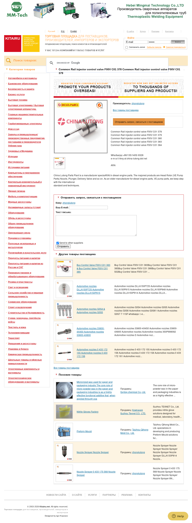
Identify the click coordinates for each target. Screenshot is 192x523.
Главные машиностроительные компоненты (25, 116)
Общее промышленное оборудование (21, 225)
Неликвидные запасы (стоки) (24, 207)
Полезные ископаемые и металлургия (22, 245)
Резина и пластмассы (20, 281)
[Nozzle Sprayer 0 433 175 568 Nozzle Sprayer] (64, 480)
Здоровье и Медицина (20, 151)
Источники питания (18, 167)
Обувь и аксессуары (19, 218)
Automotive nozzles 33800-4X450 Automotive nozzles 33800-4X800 (90, 332)
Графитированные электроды (25, 123)
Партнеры (109, 495)
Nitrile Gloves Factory (87, 411)
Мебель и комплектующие (22, 196)
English (73, 31)
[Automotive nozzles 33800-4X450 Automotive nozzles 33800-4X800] (64, 338)
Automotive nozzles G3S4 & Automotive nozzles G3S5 (91, 310)
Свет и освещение (18, 287)
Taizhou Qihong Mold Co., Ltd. (134, 431)
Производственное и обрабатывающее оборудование (26, 274)
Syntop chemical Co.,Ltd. (133, 392)
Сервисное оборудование (22, 301)
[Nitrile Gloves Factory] (64, 417)
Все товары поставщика (126, 110)
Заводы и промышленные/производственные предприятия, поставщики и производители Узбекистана (26, 140)
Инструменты (15, 161)
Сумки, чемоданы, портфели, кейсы (24, 319)
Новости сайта (56, 495)
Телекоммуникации (18, 332)
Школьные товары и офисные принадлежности (25, 361)
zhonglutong (138, 103)
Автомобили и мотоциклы (22, 78)
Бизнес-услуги (16, 94)
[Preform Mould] (64, 438)
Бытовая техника (17, 99)
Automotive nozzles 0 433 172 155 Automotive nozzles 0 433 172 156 (92, 353)
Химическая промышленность (25, 354)
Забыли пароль (154, 46)
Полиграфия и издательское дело (27, 252)
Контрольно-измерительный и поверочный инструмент (25, 183)
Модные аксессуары (19, 201)
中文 (63, 31)
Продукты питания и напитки (24, 258)
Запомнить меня (136, 46)
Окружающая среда (19, 232)
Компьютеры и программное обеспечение (24, 174)
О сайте (130, 31)
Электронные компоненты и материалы (23, 370)
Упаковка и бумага (18, 349)
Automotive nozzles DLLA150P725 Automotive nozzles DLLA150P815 (90, 289)
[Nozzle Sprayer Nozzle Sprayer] (64, 459)
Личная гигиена (16, 191)
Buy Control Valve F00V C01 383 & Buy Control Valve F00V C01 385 (93, 268)
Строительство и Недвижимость (26, 312)
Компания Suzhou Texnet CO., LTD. (133, 411)
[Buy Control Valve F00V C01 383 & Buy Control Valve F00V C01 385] (64, 275)
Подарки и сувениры (19, 238)
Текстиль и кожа (17, 327)
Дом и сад (13, 129)
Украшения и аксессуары (22, 343)
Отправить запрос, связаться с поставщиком (139, 121)
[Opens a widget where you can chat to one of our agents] (178, 516)
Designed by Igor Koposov (56, 516)
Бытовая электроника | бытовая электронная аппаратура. (26, 107)
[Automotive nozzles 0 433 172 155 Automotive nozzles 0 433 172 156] (64, 360)
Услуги (143, 31)
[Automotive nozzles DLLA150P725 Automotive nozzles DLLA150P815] (64, 296)
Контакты (169, 31)
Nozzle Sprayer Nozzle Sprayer (93, 452)
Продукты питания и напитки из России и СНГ (25, 265)
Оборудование (16, 212)
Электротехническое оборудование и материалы (23, 379)
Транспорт (14, 338)
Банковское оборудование (23, 83)
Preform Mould (84, 431)
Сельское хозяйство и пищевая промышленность (25, 294)
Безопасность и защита (21, 89)
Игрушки (13, 156)
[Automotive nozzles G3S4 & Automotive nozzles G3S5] (64, 317)
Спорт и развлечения (20, 307)
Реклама (155, 31)
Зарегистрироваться (176, 46)
